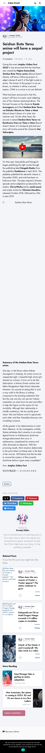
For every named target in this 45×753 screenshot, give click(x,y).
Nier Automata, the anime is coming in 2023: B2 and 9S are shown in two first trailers (18, 697)
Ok (23, 750)
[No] (42, 746)
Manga (37, 628)
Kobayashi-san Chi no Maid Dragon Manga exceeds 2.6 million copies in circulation (28, 617)
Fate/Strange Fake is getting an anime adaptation (24, 677)
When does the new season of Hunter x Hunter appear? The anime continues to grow (28, 583)
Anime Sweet (14, 2)
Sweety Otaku (15, 35)
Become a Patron (12, 731)
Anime (7, 484)
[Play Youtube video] (22, 147)
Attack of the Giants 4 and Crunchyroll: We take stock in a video (29, 648)
